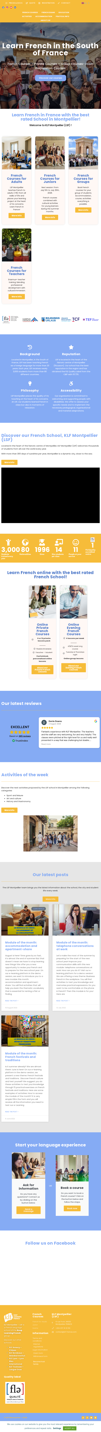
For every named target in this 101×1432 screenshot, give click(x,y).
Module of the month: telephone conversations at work (75, 946)
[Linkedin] (95, 1417)
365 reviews (25, 736)
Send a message (29, 1210)
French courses (30, 12)
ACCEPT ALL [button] (70, 1428)
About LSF (45, 20)
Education (64, 12)
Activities (27, 16)
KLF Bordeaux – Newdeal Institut (17, 1354)
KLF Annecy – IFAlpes (15, 1348)
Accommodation (43, 16)
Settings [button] (57, 1428)
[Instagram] (83, 1417)
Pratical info (62, 16)
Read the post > (11, 1001)
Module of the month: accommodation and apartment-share (21, 946)
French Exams (48, 12)
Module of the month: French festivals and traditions (21, 1057)
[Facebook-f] (87, 1417)
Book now (72, 1208)
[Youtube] (91, 1417)
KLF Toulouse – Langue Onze (16, 1368)
